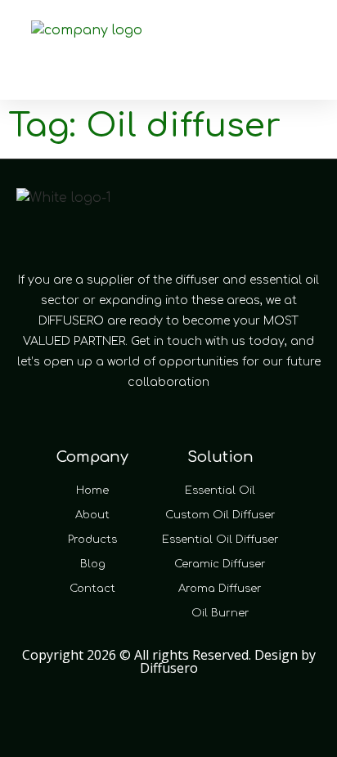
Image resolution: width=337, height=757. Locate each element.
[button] (268, 39)
